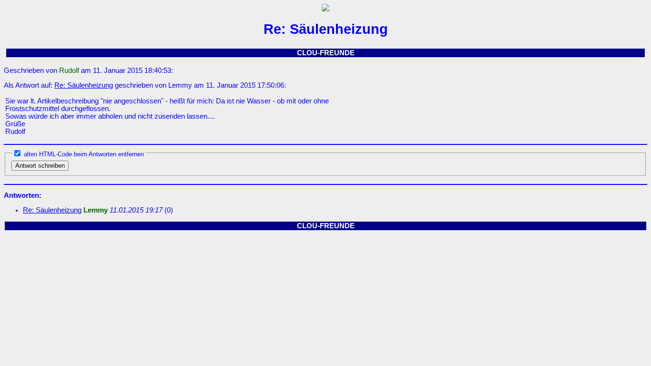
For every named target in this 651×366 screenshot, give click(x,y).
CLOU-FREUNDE (326, 53)
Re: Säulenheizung (83, 85)
